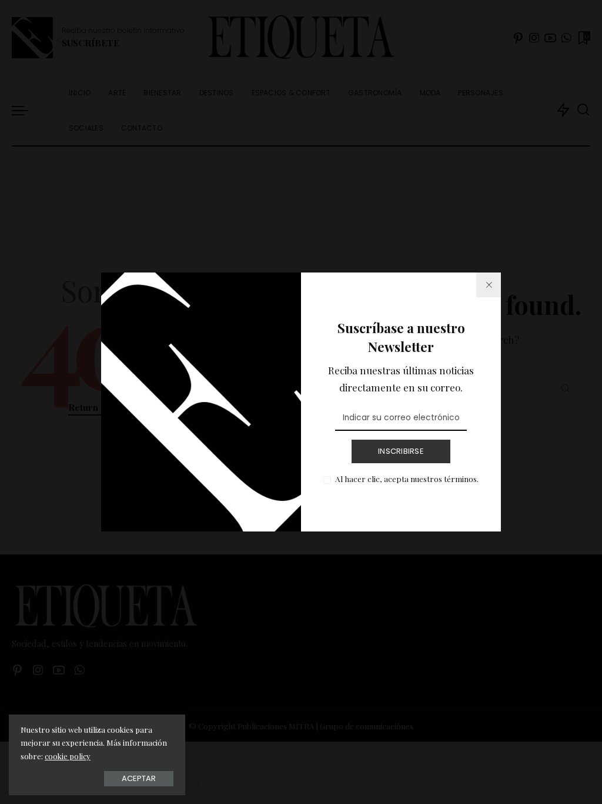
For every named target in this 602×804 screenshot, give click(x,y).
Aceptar (139, 778)
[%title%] (488, 285)
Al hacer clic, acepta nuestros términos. (407, 478)
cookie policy (68, 756)
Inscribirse (401, 451)
